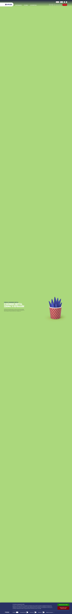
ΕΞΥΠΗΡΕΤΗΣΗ (33, 5)
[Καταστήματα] (50, 5)
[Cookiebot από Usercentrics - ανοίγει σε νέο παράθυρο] (7, 612)
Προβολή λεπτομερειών (49, 612)
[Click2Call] (54, 5)
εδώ (40, 608)
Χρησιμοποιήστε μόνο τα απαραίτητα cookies (63, 608)
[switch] (27, 612)
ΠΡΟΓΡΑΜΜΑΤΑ (18, 5)
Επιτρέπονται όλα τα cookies (63, 604)
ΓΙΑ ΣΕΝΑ (26, 5)
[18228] (52, 5)
